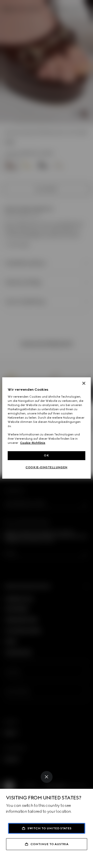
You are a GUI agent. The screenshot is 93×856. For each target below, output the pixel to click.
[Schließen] (83, 383)
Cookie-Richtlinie (32, 443)
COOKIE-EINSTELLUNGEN (46, 467)
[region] (46, 428)
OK (46, 455)
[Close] (47, 777)
